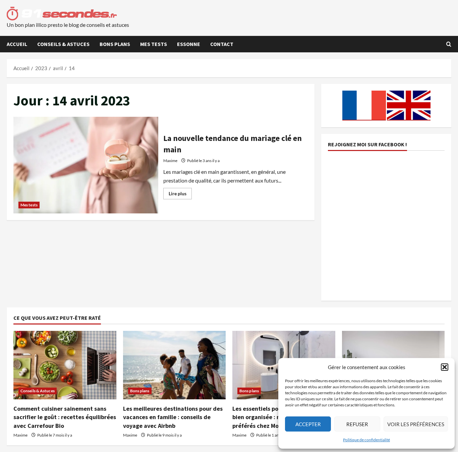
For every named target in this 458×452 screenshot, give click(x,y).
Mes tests (153, 44)
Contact (221, 44)
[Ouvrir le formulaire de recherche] (448, 44)
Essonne (188, 44)
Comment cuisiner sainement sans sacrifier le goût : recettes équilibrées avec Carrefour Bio (64, 417)
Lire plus (180, 194)
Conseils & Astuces (63, 44)
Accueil (17, 44)
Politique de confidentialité (366, 439)
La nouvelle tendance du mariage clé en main (85, 165)
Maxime (170, 160)
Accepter (308, 424)
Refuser (357, 424)
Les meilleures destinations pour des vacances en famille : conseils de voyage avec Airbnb (173, 417)
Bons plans (115, 44)
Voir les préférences (415, 424)
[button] (444, 367)
